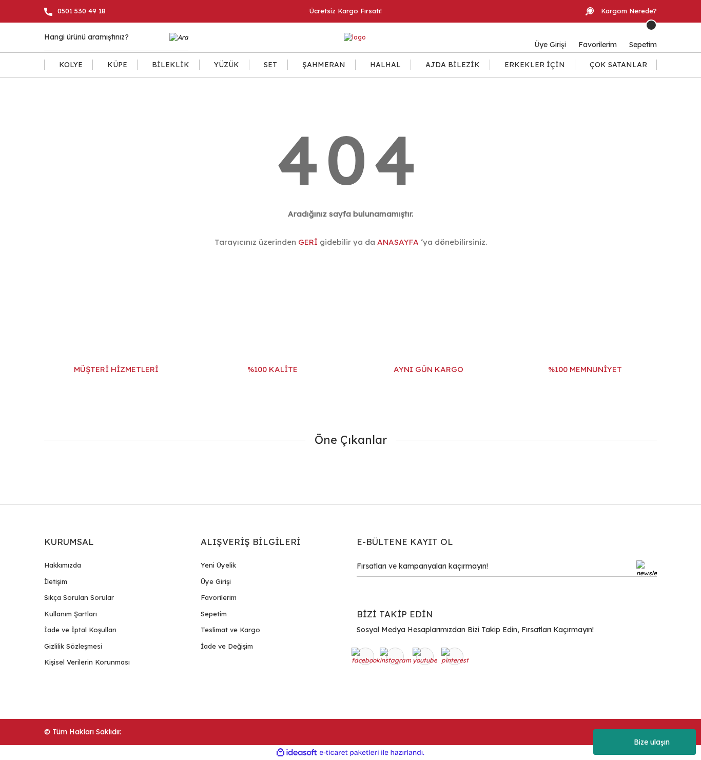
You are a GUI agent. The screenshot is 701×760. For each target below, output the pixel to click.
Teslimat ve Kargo (230, 630)
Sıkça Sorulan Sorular (79, 597)
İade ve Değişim (227, 646)
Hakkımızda (62, 565)
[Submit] (646, 568)
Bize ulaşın (652, 742)
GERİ (308, 242)
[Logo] (355, 38)
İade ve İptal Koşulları (80, 630)
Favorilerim (219, 597)
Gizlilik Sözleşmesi (73, 646)
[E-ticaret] (349, 752)
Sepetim (214, 614)
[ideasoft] (296, 752)
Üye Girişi (216, 581)
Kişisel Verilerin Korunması (87, 662)
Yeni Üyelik (218, 565)
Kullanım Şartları (70, 614)
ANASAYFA (398, 242)
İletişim (55, 581)
